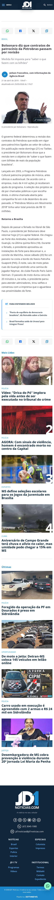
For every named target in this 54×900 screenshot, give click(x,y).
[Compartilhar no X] (33, 31)
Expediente (40, 879)
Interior (13, 856)
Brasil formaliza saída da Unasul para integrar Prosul (26, 322)
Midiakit (40, 871)
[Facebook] (15, 820)
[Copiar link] (46, 31)
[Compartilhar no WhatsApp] (7, 31)
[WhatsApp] (39, 820)
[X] (24, 820)
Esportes (13, 848)
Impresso (40, 848)
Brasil (14, 844)
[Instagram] (20, 820)
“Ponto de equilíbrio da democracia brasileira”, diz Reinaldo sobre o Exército (28, 313)
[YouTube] (29, 820)
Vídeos (13, 871)
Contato (40, 875)
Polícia (13, 852)
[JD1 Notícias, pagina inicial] (27, 5)
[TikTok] (34, 820)
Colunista (40, 844)
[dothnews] (31, 897)
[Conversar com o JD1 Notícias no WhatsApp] (47, 886)
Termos (40, 867)
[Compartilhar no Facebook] (20, 31)
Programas (13, 867)
